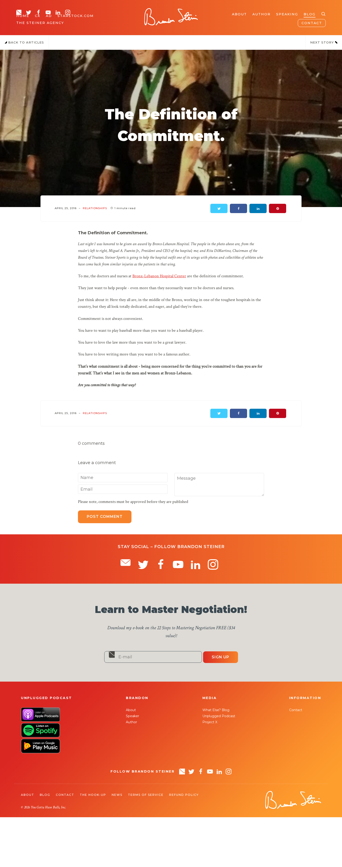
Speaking (287, 14)
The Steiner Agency (40, 23)
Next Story (322, 42)
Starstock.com (75, 16)
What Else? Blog (215, 710)
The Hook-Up (93, 795)
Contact (312, 23)
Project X (209, 722)
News (117, 795)
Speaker (132, 716)
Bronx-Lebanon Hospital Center (159, 276)
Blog (309, 14)
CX (37, 16)
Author (261, 14)
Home (22, 16)
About (239, 14)
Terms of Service (146, 795)
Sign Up (220, 657)
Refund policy (184, 795)
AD (49, 16)
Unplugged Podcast (218, 716)
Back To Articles (25, 42)
